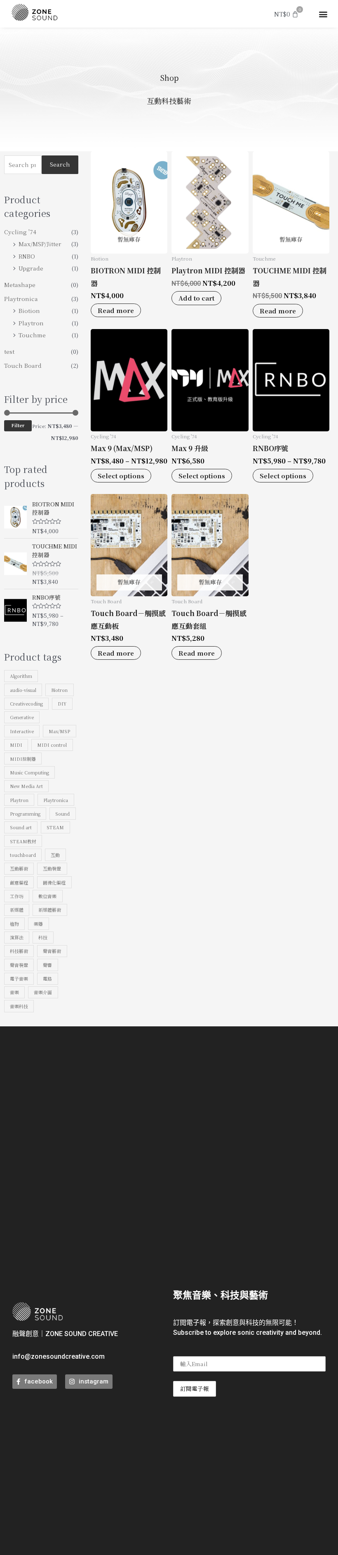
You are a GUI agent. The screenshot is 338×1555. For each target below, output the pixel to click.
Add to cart (196, 298)
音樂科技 (19, 1006)
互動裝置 (52, 868)
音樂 (14, 992)
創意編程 (19, 882)
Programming (25, 813)
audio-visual (23, 690)
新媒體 (16, 909)
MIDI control (52, 744)
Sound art (21, 827)
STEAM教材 (23, 841)
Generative (22, 717)
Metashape (19, 284)
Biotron (59, 690)
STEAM (55, 827)
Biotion (29, 310)
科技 (42, 937)
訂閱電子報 (194, 1388)
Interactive (22, 731)
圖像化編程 (54, 882)
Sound (62, 813)
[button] (323, 14)
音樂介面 (43, 992)
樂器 (38, 923)
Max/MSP (59, 731)
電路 (47, 978)
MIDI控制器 (23, 758)
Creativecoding (26, 703)
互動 (55, 855)
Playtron (31, 323)
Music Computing (29, 772)
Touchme (32, 335)
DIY (62, 703)
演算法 (16, 937)
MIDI (16, 744)
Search (60, 164)
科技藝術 (19, 951)
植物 (14, 923)
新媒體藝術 (49, 909)
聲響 (47, 965)
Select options (121, 475)
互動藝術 (19, 868)
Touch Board (23, 365)
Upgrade (31, 268)
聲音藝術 (52, 951)
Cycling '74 (20, 232)
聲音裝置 (19, 965)
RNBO (27, 256)
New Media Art (26, 786)
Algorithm (21, 676)
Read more (116, 310)
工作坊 (16, 896)
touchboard (23, 855)
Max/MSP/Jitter (40, 244)
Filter (18, 425)
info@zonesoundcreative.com (58, 1356)
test (9, 351)
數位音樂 (47, 896)
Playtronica (21, 298)
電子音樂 (19, 978)
